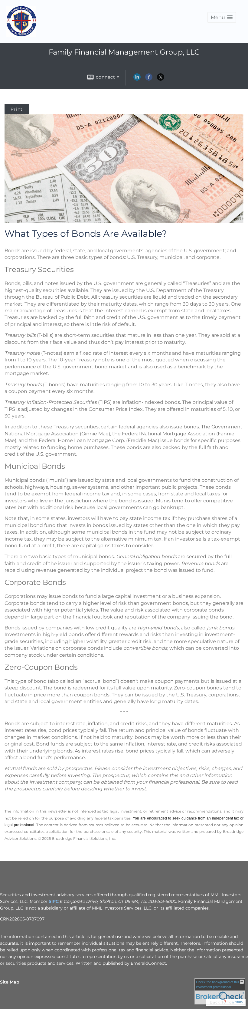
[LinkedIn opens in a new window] (137, 79)
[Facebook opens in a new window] (148, 79)
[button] (221, 17)
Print (17, 109)
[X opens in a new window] (160, 79)
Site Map (9, 982)
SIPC (54, 901)
